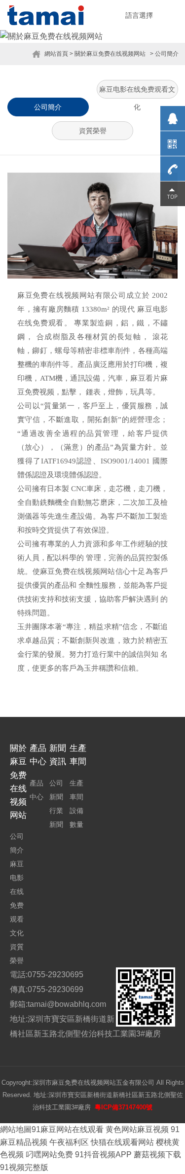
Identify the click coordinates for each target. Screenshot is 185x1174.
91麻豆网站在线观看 (68, 1129)
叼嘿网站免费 (49, 1154)
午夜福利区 (69, 1142)
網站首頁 (56, 53)
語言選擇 (139, 15)
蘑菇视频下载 (157, 1154)
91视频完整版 (24, 1167)
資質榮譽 (93, 131)
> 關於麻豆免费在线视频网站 (108, 53)
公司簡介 (48, 107)
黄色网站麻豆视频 (137, 1129)
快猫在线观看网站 (122, 1142)
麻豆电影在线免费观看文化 (137, 92)
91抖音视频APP (103, 1154)
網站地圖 (16, 1129)
